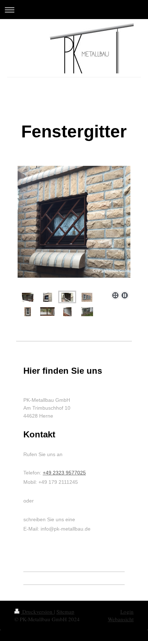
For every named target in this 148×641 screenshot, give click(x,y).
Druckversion (37, 611)
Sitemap (65, 611)
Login (127, 611)
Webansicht (121, 619)
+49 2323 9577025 (64, 473)
